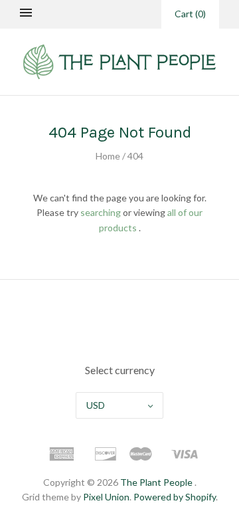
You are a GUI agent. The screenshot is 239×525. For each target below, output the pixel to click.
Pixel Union (106, 496)
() (190, 13)
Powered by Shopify (174, 496)
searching (100, 212)
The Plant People (156, 482)
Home (108, 155)
